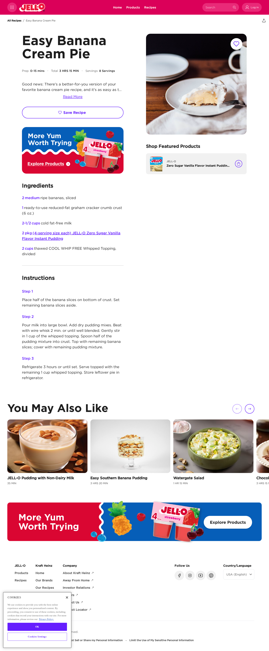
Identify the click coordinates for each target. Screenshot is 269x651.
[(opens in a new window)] (73, 150)
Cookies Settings (37, 636)
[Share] (264, 20)
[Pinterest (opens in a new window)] (211, 575)
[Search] (234, 7)
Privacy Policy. (46, 619)
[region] (37, 620)
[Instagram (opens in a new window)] (190, 575)
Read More (73, 96)
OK (37, 626)
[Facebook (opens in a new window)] (179, 575)
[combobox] (218, 7)
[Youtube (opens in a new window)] (200, 575)
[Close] (67, 597)
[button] (12, 7)
